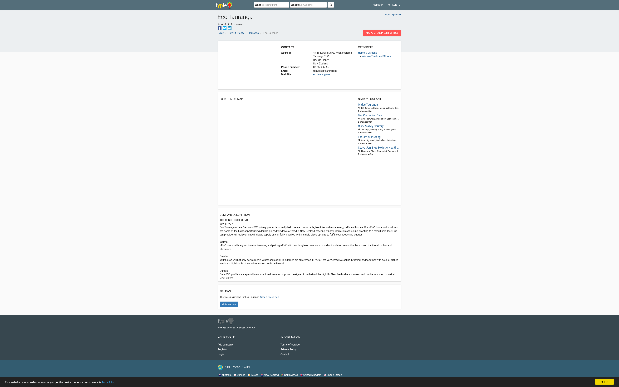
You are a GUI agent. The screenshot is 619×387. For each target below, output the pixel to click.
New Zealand (271, 375)
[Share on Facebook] (219, 27)
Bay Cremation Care (370, 115)
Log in (379, 5)
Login (221, 354)
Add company (225, 344)
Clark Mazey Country (370, 126)
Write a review (229, 304)
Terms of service (290, 344)
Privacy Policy (288, 349)
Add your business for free (382, 33)
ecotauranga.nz (321, 74)
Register (395, 5)
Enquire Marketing (369, 137)
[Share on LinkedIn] (229, 27)
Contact (284, 354)
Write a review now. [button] (270, 297)
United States (334, 375)
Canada (240, 375)
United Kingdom (312, 375)
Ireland (254, 375)
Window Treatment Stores (376, 56)
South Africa (291, 375)
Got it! (604, 382)
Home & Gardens (367, 52)
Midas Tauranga (368, 104)
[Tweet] (224, 27)
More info (107, 382)
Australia (226, 375)
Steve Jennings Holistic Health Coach (378, 147)
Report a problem (393, 14)
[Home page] (224, 5)
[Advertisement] (247, 65)
